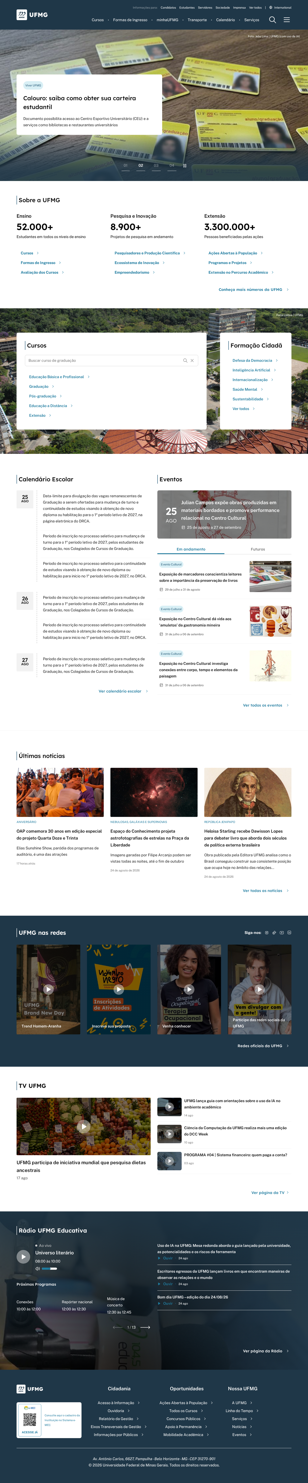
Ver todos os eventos (262, 705)
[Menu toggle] (286, 20)
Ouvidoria (116, 1411)
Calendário (225, 20)
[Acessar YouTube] (282, 933)
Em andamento (191, 549)
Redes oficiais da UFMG (260, 1045)
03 (156, 165)
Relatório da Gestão (116, 1419)
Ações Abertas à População (183, 1403)
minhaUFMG (167, 20)
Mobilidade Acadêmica (183, 1434)
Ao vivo (45, 1245)
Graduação (38, 386)
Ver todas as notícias (262, 890)
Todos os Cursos (183, 1411)
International (282, 7)
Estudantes (187, 7)
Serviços (251, 20)
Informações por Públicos (116, 1434)
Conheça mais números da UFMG (250, 289)
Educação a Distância (48, 406)
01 (126, 165)
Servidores (205, 7)
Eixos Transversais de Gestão (116, 1426)
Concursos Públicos (183, 1419)
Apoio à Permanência (183, 1426)
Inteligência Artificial (251, 370)
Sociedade (223, 7)
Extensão (37, 415)
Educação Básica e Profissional (56, 377)
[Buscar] (185, 360)
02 (140, 165)
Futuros (258, 549)
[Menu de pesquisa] (272, 20)
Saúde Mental (245, 389)
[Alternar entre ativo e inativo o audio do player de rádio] (37, 1268)
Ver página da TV (268, 1192)
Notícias (239, 1426)
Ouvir (168, 1258)
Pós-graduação (42, 396)
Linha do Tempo (239, 1411)
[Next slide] (145, 1327)
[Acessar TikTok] (274, 933)
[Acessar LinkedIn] (289, 933)
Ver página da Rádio (262, 1351)
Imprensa (239, 7)
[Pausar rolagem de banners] (184, 165)
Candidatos (168, 7)
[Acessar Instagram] (267, 933)
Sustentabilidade (248, 399)
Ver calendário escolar (120, 691)
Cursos (98, 20)
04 (172, 165)
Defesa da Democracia (252, 360)
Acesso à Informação (116, 1403)
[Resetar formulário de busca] (192, 360)
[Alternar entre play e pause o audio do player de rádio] (23, 1257)
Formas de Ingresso (130, 20)
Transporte (197, 20)
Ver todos (255, 7)
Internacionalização (250, 380)
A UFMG (239, 1403)
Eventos (239, 1434)
